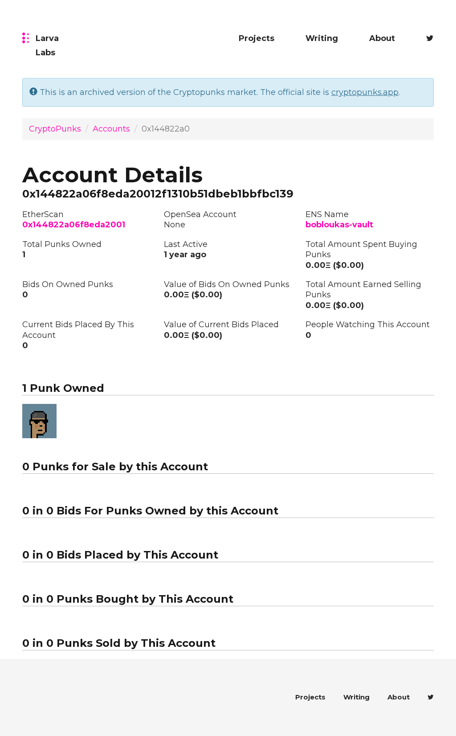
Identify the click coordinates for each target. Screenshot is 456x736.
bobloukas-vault (339, 225)
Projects (256, 38)
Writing (321, 38)
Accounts (111, 129)
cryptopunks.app (365, 92)
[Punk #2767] (39, 421)
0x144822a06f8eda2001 (73, 225)
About (382, 38)
